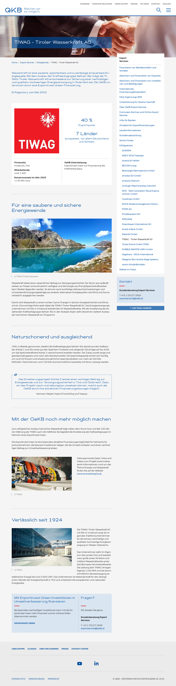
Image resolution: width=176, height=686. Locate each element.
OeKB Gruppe (121, 4)
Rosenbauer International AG (136, 224)
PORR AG (127, 209)
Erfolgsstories (42, 62)
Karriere (85, 4)
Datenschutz (18, 679)
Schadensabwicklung (130, 135)
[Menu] (168, 9)
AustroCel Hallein (131, 160)
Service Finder (126, 140)
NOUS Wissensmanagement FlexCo (140, 204)
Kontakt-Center (80, 649)
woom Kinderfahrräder (133, 264)
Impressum (53, 679)
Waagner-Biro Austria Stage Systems (140, 259)
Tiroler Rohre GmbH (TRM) (135, 244)
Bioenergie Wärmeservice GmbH (138, 170)
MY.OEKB (144, 4)
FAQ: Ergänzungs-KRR (130, 97)
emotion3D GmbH (131, 176)
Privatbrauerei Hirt (131, 214)
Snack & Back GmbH (132, 229)
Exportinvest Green (24, 623)
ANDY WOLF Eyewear (133, 155)
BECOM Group (129, 165)
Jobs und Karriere (48, 649)
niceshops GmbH (131, 199)
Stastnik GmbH (129, 234)
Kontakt (155, 4)
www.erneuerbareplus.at (89, 474)
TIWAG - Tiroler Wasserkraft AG (137, 239)
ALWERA (126, 150)
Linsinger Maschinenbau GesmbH (139, 186)
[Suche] (159, 9)
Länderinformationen (130, 130)
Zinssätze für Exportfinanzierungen (137, 125)
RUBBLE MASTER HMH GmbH (137, 249)
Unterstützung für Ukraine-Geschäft (137, 102)
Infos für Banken (127, 120)
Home (14, 62)
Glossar (32, 649)
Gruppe (18, 649)
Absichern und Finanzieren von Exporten (140, 76)
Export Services (27, 62)
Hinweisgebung (36, 679)
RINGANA (127, 219)
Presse (134, 4)
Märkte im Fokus (127, 269)
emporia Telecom (131, 181)
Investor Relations (102, 4)
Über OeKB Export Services (132, 107)
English (167, 4)
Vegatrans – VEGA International (137, 254)
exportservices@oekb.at (92, 628)
